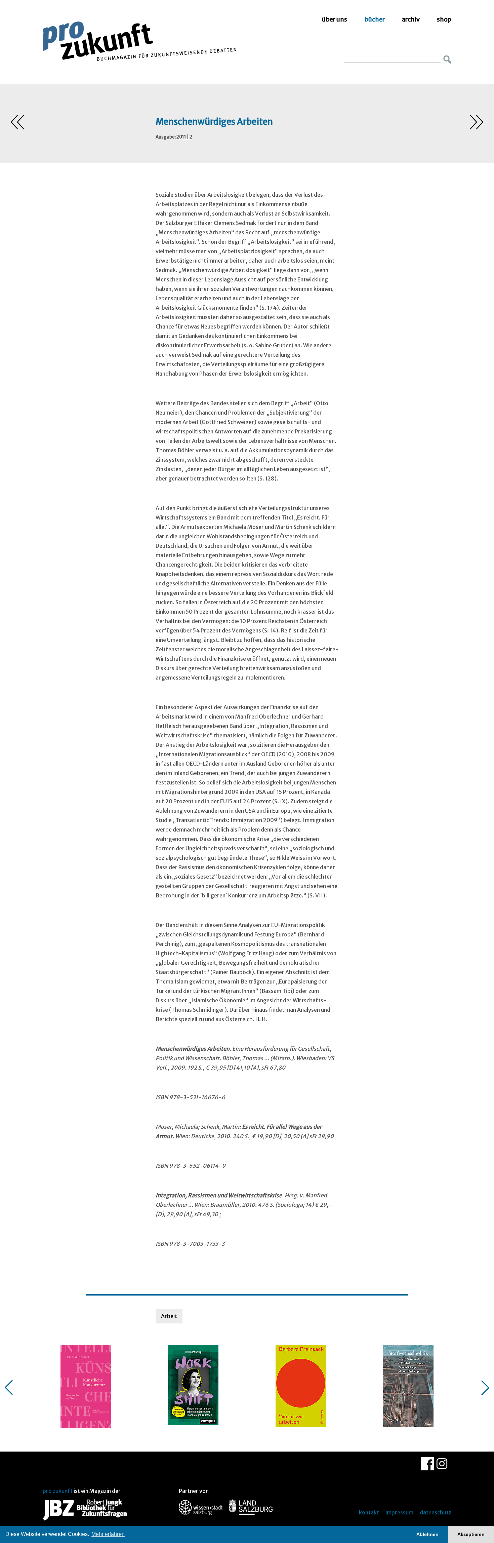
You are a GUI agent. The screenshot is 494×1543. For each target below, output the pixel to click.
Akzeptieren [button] (471, 1534)
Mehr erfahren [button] (108, 1534)
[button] (8, 1387)
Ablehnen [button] (427, 1534)
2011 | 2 (184, 137)
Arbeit (169, 1316)
